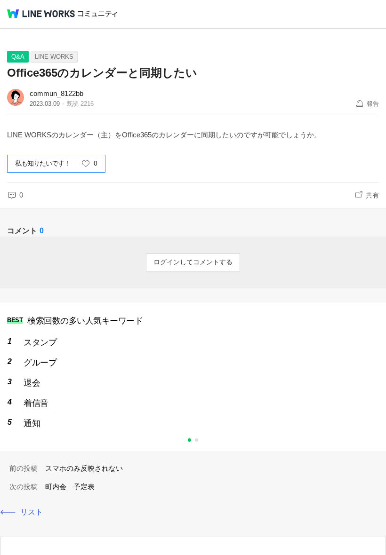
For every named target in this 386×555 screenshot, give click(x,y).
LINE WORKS (54, 56)
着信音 (36, 403)
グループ (40, 362)
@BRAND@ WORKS (41, 13)
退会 (32, 383)
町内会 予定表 (70, 487)
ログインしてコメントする (193, 262)
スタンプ (40, 342)
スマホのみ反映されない (84, 468)
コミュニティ (97, 13)
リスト (31, 512)
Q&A (17, 56)
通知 (32, 423)
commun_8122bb (56, 93)
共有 (372, 195)
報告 (373, 103)
